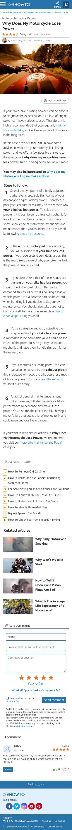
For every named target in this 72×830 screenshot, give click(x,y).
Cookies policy (55, 826)
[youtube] (31, 806)
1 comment (46, 34)
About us (46, 821)
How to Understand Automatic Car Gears (33, 501)
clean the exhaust (51, 379)
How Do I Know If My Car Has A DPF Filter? (34, 495)
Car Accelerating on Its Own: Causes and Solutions (38, 489)
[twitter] (16, 806)
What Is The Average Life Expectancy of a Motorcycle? (50, 606)
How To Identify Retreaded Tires (27, 507)
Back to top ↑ (36, 784)
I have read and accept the (20, 700)
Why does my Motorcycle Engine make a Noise (34, 174)
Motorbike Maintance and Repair (18, 13)
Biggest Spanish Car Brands (24, 513)
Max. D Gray (16, 41)
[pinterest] (39, 806)
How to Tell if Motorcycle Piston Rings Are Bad (48, 585)
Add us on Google (57, 101)
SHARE (57, 7)
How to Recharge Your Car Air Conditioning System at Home (34, 480)
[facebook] (9, 806)
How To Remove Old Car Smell (28, 471)
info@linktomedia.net (23, 726)
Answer (7, 769)
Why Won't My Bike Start (49, 562)
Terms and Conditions (16, 826)
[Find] (66, 4)
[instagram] (24, 806)
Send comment (54, 700)
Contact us (59, 821)
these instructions (31, 234)
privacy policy (12, 701)
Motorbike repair (44, 13)
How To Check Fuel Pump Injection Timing (34, 519)
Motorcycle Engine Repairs (19, 18)
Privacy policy (37, 826)
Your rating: (35, 684)
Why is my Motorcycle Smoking (50, 541)
